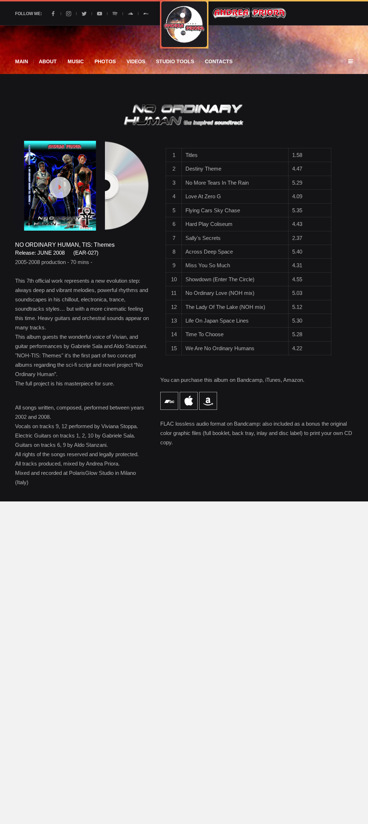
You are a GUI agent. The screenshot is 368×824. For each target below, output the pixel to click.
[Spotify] (115, 13)
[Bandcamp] (145, 13)
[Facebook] (53, 13)
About (48, 61)
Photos (105, 61)
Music (76, 61)
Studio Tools (175, 61)
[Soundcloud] (130, 13)
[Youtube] (99, 13)
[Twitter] (84, 13)
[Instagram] (68, 13)
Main (21, 61)
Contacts (219, 61)
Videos (135, 61)
